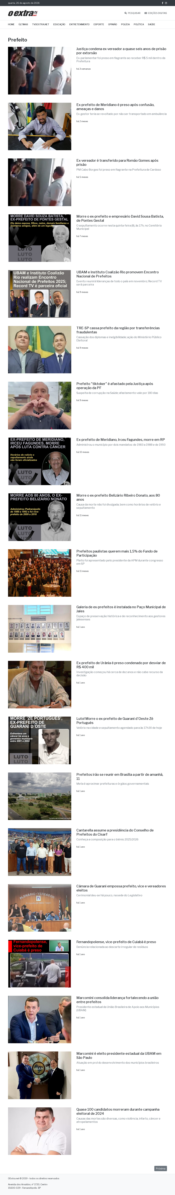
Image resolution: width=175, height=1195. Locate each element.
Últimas (23, 24)
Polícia (125, 24)
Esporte (99, 24)
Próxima (160, 1168)
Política (139, 24)
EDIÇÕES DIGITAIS (157, 13)
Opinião (112, 24)
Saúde (151, 24)
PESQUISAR (133, 13)
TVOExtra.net (40, 24)
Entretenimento (79, 24)
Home (11, 24)
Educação (59, 24)
